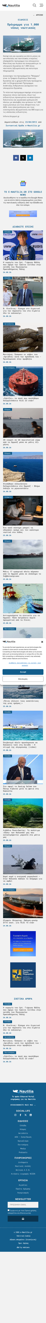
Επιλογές (23, 679)
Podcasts (23, 1152)
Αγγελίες (23, 1185)
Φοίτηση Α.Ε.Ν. (23, 1170)
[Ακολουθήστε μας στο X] (25, 1115)
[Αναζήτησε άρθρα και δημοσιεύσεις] (34, 5)
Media (23, 1148)
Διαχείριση (30, 1239)
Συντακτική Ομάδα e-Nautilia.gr (23, 125)
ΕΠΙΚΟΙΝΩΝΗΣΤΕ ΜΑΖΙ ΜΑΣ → (23, 1105)
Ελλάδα (23, 1125)
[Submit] (23, 1219)
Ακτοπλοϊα (23, 1133)
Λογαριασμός (23, 1192)
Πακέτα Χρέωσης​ (23, 1188)
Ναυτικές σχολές (23, 1166)
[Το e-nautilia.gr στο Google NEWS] (23, 183)
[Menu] (41, 5)
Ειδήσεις (23, 19)
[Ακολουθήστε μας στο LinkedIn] (31, 1115)
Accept (23, 672)
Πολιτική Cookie (23, 1236)
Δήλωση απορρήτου (17, 1239)
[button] (42, 642)
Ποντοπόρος (23, 1144)
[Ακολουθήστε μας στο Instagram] (15, 1115)
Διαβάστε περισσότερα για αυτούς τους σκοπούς (25, 664)
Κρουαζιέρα (23, 1141)
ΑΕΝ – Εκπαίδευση (23, 1137)
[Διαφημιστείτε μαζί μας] (23, 213)
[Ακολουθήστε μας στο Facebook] (20, 1115)
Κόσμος (23, 1129)
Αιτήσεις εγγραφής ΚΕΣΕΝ (23, 1173)
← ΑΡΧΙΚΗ (38, 15)
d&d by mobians (23, 1247)
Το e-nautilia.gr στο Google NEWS (23, 193)
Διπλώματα (23, 1162)
